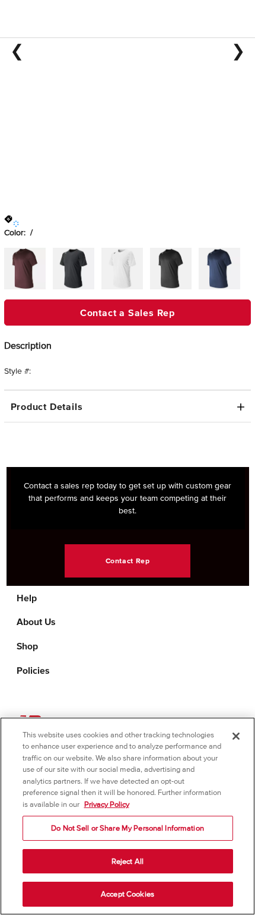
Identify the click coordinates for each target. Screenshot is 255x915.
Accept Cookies (127, 893)
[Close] (236, 736)
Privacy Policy (106, 804)
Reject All (127, 861)
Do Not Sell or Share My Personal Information (127, 827)
